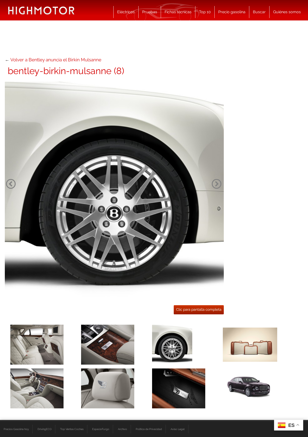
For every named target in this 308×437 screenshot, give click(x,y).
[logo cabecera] (41, 10)
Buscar (259, 12)
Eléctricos (126, 12)
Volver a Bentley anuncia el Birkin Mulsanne (55, 59)
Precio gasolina (231, 12)
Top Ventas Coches (71, 429)
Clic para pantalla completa (198, 309)
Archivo (122, 429)
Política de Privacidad (149, 429)
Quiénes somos (287, 12)
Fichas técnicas (178, 12)
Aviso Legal (178, 429)
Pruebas (149, 12)
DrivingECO (44, 429)
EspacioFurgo (100, 429)
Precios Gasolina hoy (16, 429)
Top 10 (205, 12)
